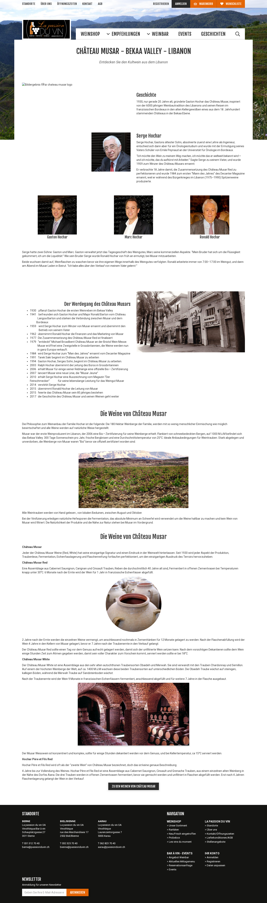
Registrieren (161, 4)
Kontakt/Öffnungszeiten (220, 833)
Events (172, 869)
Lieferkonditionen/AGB (220, 837)
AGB (100, 4)
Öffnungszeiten (67, 4)
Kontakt (87, 4)
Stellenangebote (216, 841)
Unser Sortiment (178, 825)
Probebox (174, 837)
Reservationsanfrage (180, 865)
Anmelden (181, 4)
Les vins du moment (180, 841)
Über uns (46, 4)
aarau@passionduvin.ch (111, 847)
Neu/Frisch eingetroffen (182, 833)
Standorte (28, 4)
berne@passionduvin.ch (35, 847)
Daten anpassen (216, 865)
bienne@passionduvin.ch (74, 847)
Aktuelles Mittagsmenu (182, 861)
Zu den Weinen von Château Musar (133, 786)
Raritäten (174, 829)
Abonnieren (77, 892)
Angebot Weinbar (179, 857)
